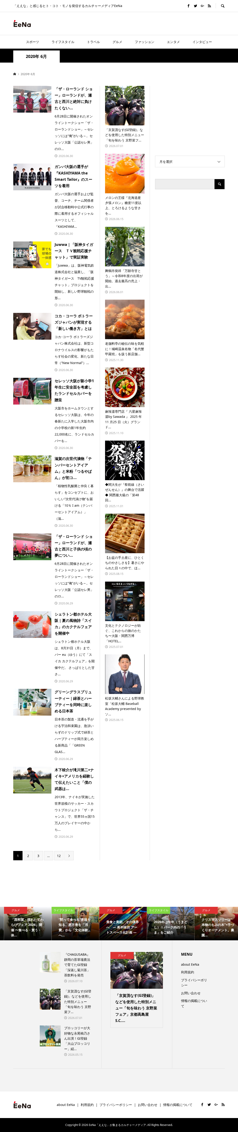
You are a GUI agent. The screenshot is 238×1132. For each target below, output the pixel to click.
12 (59, 856)
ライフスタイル (63, 42)
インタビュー (202, 42)
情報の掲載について (194, 1003)
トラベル (93, 42)
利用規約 (187, 972)
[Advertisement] (170, 23)
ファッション (144, 42)
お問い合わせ (191, 993)
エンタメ (173, 42)
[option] (24, 923)
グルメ (117, 42)
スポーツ (32, 42)
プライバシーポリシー (194, 982)
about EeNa (190, 964)
